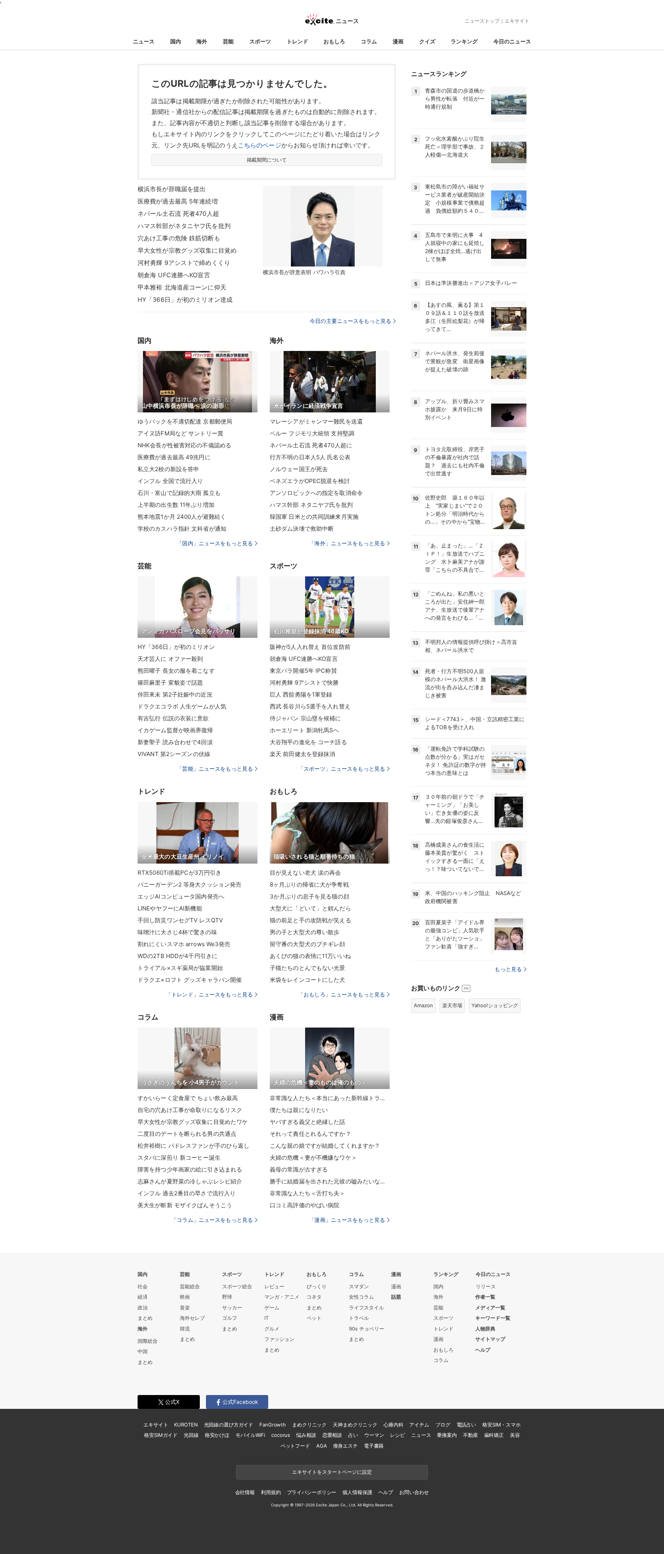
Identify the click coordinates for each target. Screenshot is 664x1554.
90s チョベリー (366, 1329)
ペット (314, 1318)
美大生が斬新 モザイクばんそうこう (185, 1205)
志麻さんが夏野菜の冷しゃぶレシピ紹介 (190, 1181)
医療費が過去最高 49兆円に (174, 457)
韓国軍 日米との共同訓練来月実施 (314, 516)
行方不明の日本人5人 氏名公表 (310, 457)
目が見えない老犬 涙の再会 (305, 872)
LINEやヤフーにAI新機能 (170, 908)
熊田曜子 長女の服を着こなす (176, 670)
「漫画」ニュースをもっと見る (347, 1219)
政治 (143, 1307)
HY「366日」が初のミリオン (176, 646)
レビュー (274, 1286)
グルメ (271, 1329)
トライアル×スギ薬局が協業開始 (180, 967)
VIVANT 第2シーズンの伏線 (174, 754)
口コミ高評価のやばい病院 (304, 1205)
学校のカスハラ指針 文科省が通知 (182, 528)
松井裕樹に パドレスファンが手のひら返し (193, 1145)
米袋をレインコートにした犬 (307, 979)
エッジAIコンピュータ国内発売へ (181, 896)
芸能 (228, 41)
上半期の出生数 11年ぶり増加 (176, 504)
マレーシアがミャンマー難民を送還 (316, 421)
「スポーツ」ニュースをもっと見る (341, 768)
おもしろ (334, 41)
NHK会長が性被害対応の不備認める (184, 445)
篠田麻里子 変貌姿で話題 (170, 682)
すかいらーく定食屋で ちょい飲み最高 (188, 1098)
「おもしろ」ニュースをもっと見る (341, 994)
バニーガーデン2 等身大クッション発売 (189, 884)
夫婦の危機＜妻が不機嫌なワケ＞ (313, 1157)
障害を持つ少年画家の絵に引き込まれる (190, 1169)
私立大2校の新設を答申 (168, 469)
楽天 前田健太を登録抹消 (302, 754)
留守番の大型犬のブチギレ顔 (307, 944)
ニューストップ (482, 21)
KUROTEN (186, 1425)
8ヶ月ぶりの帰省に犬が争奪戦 (309, 884)
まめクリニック (309, 1425)
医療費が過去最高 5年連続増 (178, 201)
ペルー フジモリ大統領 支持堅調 (312, 433)
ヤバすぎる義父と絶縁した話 (307, 1121)
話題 (396, 1297)
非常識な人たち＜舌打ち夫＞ (307, 1193)
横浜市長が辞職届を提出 (172, 189)
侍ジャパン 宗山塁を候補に (305, 718)
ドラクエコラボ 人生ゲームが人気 (182, 706)
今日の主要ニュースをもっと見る (350, 321)
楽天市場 (452, 1005)
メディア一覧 (490, 1307)
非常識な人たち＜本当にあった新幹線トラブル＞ (330, 1098)
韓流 (185, 1329)
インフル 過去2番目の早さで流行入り (187, 1193)
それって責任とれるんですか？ (310, 1133)
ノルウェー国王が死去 (299, 469)
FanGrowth (272, 1425)
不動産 (470, 1435)
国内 (175, 41)
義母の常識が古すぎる (299, 1169)
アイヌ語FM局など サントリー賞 (180, 433)
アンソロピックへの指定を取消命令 (316, 492)
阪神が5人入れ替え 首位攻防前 (310, 646)
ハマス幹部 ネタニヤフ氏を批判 (311, 504)
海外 (201, 41)
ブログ (442, 1425)
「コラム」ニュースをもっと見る (212, 1219)
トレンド (297, 41)
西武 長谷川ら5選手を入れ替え (310, 706)
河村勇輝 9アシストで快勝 (304, 682)
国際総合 (148, 1341)
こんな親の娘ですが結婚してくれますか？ (325, 1145)
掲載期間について (267, 160)
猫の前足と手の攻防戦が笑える (310, 920)
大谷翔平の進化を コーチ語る (308, 742)
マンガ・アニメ (281, 1297)
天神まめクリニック (355, 1425)
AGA (321, 1446)
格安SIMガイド (161, 1435)
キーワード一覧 (492, 1318)
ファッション (279, 1339)
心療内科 (393, 1425)
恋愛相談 (332, 1435)
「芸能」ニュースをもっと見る (215, 768)
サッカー (232, 1307)
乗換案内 (446, 1435)
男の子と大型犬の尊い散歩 (304, 932)
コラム (369, 41)
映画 (185, 1297)
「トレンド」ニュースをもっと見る (209, 994)
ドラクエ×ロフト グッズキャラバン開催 (190, 979)
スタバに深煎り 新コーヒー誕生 (179, 1157)
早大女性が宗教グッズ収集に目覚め (187, 250)
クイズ (427, 41)
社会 (143, 1286)
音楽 (185, 1307)
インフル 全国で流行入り (170, 481)
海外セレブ (192, 1318)
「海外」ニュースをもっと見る (347, 543)
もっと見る (508, 969)
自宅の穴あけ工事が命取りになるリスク (190, 1110)
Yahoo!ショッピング (494, 1005)
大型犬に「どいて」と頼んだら (310, 908)
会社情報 (245, 1492)
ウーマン (374, 1435)
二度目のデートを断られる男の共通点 (187, 1133)
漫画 (398, 41)
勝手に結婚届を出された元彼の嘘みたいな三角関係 (330, 1181)
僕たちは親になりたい (299, 1110)
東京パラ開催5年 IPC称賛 (303, 670)
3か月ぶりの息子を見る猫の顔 (309, 896)
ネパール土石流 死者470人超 (178, 213)
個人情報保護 (357, 1492)
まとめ (145, 1318)
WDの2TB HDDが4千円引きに (177, 956)
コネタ (314, 1297)
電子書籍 (373, 1446)
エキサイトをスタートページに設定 (332, 1472)
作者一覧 (485, 1297)
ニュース (143, 41)
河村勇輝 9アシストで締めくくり (184, 262)
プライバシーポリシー (312, 1492)
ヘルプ (482, 1350)
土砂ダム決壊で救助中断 (302, 528)
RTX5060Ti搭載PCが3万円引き (179, 872)
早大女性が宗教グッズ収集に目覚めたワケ (193, 1121)
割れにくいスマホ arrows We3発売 (184, 944)
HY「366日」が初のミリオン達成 (185, 299)
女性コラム (361, 1297)
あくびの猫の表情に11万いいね (310, 956)
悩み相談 (306, 1435)
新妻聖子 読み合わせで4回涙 (175, 742)
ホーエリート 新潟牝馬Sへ (304, 730)
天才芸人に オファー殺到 (170, 658)
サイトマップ (490, 1339)
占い (353, 1435)
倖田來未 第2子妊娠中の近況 (175, 694)
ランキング (464, 41)
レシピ (397, 1435)
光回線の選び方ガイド (229, 1425)
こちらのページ (259, 145)
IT (266, 1318)
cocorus (280, 1435)
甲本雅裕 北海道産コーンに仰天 (182, 287)
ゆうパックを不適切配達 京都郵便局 (185, 421)
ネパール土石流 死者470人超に (311, 445)
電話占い (466, 1425)
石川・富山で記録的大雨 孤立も (179, 492)
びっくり (317, 1286)
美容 (515, 1435)
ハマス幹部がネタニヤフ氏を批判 (184, 226)
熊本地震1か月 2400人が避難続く (182, 516)
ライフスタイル (366, 1307)
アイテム (419, 1425)
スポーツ (260, 41)
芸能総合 (190, 1286)
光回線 (191, 1435)
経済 (143, 1297)
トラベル (359, 1318)
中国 (143, 1351)
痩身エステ (345, 1446)
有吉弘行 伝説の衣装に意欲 (173, 718)
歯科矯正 (494, 1435)
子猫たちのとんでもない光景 (307, 967)
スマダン (359, 1286)
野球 (227, 1297)
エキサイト (517, 21)
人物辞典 (485, 1329)
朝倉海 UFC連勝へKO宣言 (174, 275)
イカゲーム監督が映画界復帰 (175, 730)
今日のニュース (512, 41)
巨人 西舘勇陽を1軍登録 (301, 694)
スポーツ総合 (237, 1286)
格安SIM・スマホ (501, 1425)
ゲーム (271, 1307)
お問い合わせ (414, 1492)
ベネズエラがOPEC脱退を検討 (310, 481)
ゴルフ (229, 1318)
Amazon (423, 1005)
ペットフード (295, 1446)
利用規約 (271, 1492)
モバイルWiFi (250, 1435)
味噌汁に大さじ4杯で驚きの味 (177, 932)
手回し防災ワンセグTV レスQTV (180, 920)
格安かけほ (217, 1435)
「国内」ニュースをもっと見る (215, 543)
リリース (486, 1286)
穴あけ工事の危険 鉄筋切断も (179, 238)
